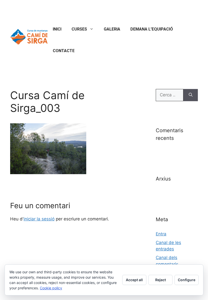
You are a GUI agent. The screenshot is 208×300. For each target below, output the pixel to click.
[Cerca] (190, 95)
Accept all (134, 280)
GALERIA (112, 29)
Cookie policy (51, 288)
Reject (160, 280)
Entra (161, 233)
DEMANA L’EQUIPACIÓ (151, 29)
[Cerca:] (169, 95)
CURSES (79, 29)
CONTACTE (64, 50)
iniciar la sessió (39, 218)
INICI (57, 29)
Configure (186, 280)
